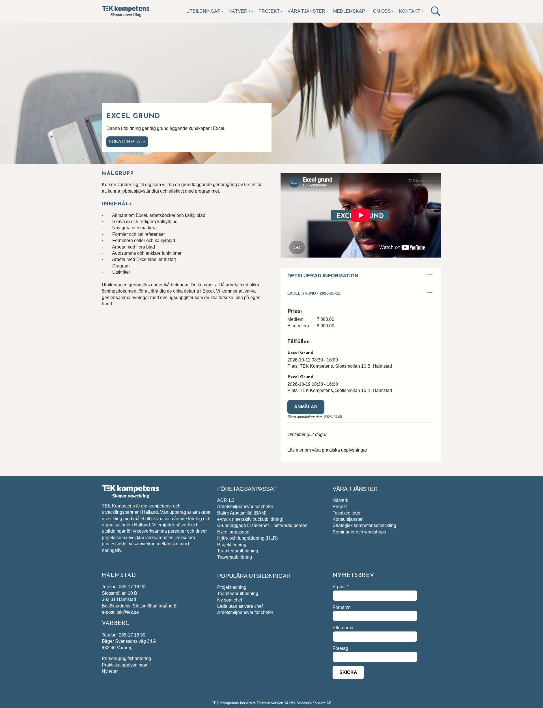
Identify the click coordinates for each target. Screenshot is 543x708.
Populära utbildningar (253, 576)
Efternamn (343, 627)
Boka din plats (127, 141)
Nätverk (240, 11)
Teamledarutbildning (237, 550)
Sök (435, 11)
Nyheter (110, 671)
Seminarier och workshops (359, 532)
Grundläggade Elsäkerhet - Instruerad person (262, 525)
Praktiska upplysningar (125, 665)
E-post (340, 586)
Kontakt (409, 11)
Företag (340, 648)
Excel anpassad (233, 532)
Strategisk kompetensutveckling (364, 525)
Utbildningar (203, 11)
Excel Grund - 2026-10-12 (314, 293)
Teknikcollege (346, 513)
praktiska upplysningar (344, 450)
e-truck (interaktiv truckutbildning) (250, 519)
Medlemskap (349, 11)
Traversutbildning (234, 557)
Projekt (269, 11)
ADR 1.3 (225, 500)
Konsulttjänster (348, 519)
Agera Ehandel (258, 703)
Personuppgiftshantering (126, 658)
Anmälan (306, 406)
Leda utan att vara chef (240, 606)
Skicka (348, 672)
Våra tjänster (306, 11)
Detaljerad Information (322, 275)
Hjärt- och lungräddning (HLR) (247, 538)
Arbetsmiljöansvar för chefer (245, 506)
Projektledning (231, 544)
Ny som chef (229, 600)
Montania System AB (314, 703)
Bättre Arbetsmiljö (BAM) (241, 513)
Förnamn (342, 607)
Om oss (382, 11)
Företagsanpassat (247, 489)
